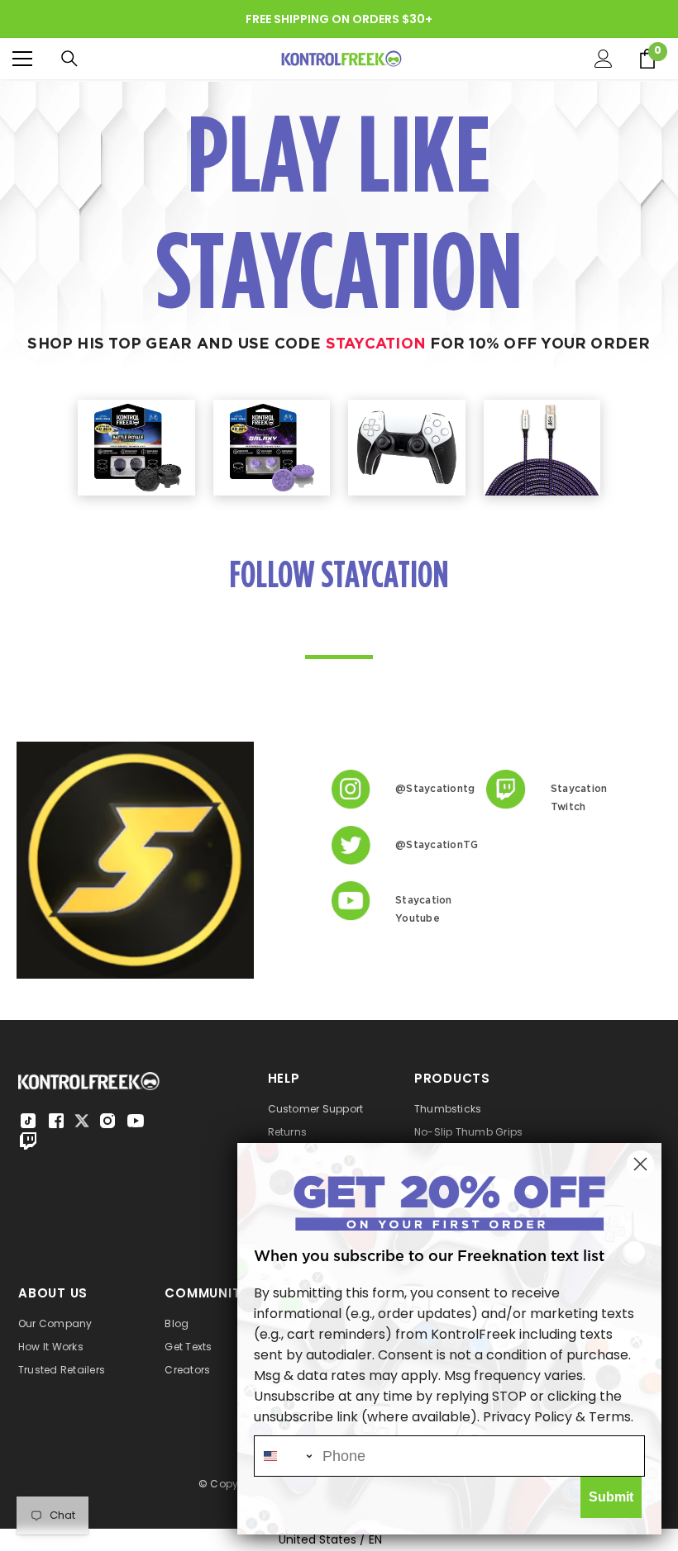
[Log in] (603, 59)
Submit (611, 1497)
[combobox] (284, 1456)
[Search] (69, 59)
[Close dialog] (640, 1164)
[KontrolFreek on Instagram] (107, 1121)
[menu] (22, 59)
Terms (610, 1416)
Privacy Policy (527, 1416)
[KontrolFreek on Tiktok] (28, 1121)
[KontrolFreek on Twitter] (81, 1119)
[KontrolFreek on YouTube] (136, 1121)
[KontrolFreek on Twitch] (28, 1140)
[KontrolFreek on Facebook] (56, 1121)
